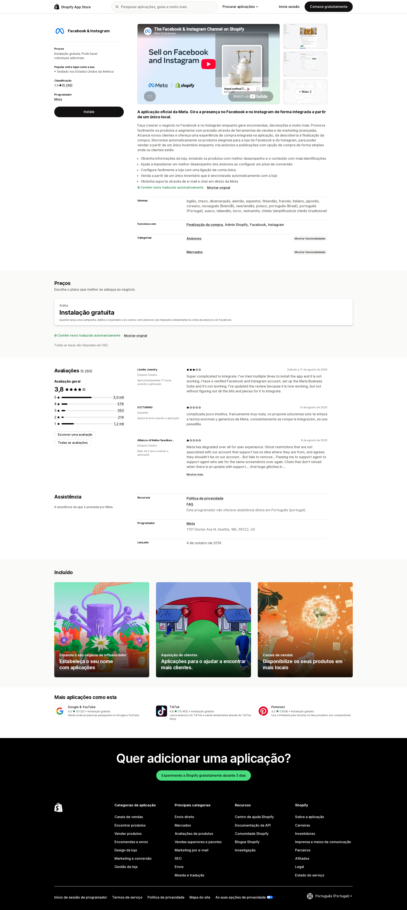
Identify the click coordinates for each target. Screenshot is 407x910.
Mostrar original (218, 187)
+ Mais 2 (305, 91)
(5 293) (67, 85)
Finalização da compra (205, 225)
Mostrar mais (195, 474)
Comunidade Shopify (252, 833)
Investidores (305, 833)
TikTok (175, 707)
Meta (58, 99)
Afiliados (302, 858)
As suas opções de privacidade (240, 897)
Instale (89, 112)
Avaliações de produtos (194, 833)
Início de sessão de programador (80, 897)
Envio (179, 867)
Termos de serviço (127, 897)
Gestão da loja (126, 867)
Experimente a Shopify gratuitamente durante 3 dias (204, 775)
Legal (299, 867)
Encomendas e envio (131, 842)
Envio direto (184, 817)
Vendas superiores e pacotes (198, 842)
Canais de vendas (128, 817)
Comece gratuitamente (328, 6)
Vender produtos (128, 833)
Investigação (245, 850)
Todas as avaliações (73, 442)
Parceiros (302, 850)
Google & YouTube (82, 707)
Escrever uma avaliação (75, 434)
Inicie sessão (289, 6)
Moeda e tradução (189, 875)
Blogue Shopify (247, 842)
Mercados (195, 252)
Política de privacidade (205, 498)
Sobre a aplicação (309, 817)
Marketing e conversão (133, 858)
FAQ (190, 504)
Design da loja (125, 850)
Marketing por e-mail (191, 850)
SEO (178, 858)
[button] (101, 711)
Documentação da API (253, 825)
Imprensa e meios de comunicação (323, 842)
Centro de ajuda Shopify (254, 817)
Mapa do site (200, 897)
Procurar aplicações (239, 6)
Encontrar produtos (130, 825)
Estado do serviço (309, 875)
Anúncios (194, 238)
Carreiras (302, 825)
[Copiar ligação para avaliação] (160, 369)
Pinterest (278, 707)
